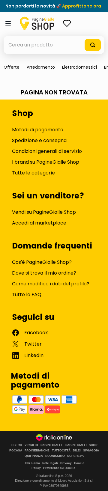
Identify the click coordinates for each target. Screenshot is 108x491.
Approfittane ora (81, 6)
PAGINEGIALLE (51, 445)
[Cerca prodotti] (93, 45)
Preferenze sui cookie (59, 467)
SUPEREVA (75, 455)
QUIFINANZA (34, 455)
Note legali (50, 463)
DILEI (77, 450)
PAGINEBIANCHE (37, 450)
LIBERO (16, 445)
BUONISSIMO (55, 455)
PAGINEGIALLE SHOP (81, 445)
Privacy (66, 463)
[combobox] (54, 45)
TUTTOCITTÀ (61, 450)
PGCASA (15, 450)
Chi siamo (32, 463)
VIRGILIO (31, 445)
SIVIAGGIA (91, 450)
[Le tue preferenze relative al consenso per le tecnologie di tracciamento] (97, 480)
